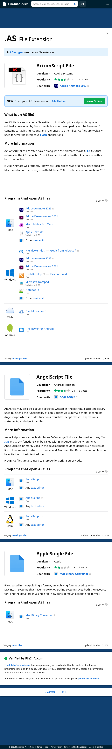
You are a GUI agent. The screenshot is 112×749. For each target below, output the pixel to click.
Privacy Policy (56, 747)
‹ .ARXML (50, 692)
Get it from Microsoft (63, 250)
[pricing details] (106, 200)
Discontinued (58, 274)
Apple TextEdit (34, 232)
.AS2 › (64, 692)
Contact (100, 747)
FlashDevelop (34, 274)
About (91, 747)
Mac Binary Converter (74, 573)
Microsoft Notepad (37, 282)
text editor (40, 240)
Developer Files (19, 358)
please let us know (88, 678)
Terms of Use (42, 747)
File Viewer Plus (35, 250)
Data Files (17, 645)
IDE (6, 441)
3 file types (16, 52)
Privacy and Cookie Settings (75, 747)
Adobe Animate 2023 (73, 85)
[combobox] (54, 4)
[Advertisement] (56, 18)
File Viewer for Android (40, 328)
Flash (43, 135)
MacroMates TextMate (39, 224)
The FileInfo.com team (17, 665)
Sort (98, 201)
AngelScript (67, 397)
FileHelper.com (35, 311)
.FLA (87, 151)
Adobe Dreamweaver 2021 (42, 216)
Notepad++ (32, 290)
